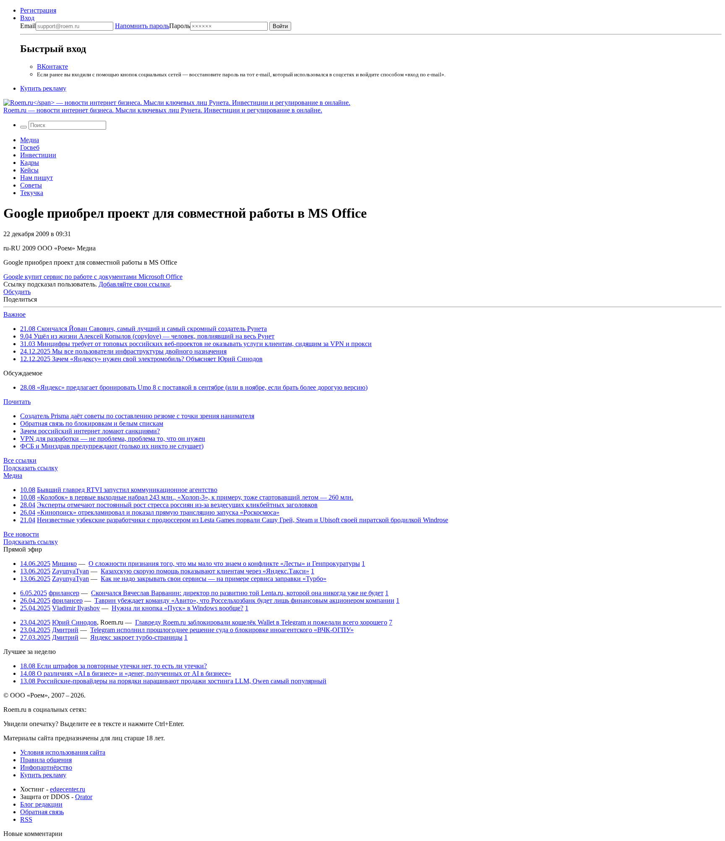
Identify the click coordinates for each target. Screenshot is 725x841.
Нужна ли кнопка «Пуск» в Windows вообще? (177, 608)
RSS (26, 819)
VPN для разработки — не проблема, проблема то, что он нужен (112, 438)
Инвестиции (38, 155)
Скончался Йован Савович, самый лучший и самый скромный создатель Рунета (143, 328)
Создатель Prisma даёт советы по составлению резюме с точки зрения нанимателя (137, 415)
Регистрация (38, 10)
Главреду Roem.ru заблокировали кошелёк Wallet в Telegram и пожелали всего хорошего (261, 622)
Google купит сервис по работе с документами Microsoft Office (93, 276)
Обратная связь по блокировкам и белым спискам (91, 423)
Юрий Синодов (74, 622)
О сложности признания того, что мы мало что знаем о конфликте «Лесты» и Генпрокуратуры (224, 563)
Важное (14, 314)
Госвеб (29, 147)
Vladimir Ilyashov (76, 608)
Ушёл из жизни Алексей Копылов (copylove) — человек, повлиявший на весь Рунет (147, 336)
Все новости (21, 534)
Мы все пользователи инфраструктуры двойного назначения (123, 351)
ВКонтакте (52, 66)
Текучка (31, 192)
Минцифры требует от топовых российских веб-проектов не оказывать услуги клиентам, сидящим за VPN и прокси (196, 343)
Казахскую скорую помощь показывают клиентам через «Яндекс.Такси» (205, 571)
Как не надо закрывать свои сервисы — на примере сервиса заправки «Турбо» (213, 578)
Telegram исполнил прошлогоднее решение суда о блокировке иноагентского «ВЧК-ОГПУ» (222, 629)
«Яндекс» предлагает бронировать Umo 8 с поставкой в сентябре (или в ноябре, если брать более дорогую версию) (194, 387)
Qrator (83, 796)
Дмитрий (65, 629)
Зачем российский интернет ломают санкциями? (90, 431)
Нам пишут (36, 177)
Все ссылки (20, 460)
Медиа (29, 139)
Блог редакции (41, 804)
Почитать (17, 401)
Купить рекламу (43, 88)
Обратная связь (42, 811)
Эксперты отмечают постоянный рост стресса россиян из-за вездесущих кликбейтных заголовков (177, 504)
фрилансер (64, 592)
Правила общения (46, 759)
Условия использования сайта (62, 752)
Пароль (152, 25)
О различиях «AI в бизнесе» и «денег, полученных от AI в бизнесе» (125, 673)
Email (28, 25)
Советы (31, 185)
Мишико (64, 563)
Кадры (29, 162)
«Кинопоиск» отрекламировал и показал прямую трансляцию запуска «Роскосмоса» (158, 512)
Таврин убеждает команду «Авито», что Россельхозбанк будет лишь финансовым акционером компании (244, 600)
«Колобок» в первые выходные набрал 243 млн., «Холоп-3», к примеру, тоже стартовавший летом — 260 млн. (195, 497)
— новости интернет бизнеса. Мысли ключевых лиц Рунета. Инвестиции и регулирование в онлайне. (162, 110)
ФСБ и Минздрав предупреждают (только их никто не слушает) (111, 446)
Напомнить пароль (142, 25)
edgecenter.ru (67, 789)
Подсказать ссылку (30, 467)
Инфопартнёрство (46, 767)
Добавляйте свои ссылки (134, 284)
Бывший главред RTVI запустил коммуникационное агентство (127, 489)
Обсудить (17, 291)
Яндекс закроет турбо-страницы (136, 637)
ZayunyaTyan (70, 571)
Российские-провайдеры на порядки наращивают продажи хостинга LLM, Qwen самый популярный (173, 681)
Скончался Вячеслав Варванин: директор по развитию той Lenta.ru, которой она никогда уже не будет (237, 592)
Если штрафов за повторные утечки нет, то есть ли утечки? (113, 665)
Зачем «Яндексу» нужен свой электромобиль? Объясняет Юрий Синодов (141, 358)
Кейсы (29, 170)
